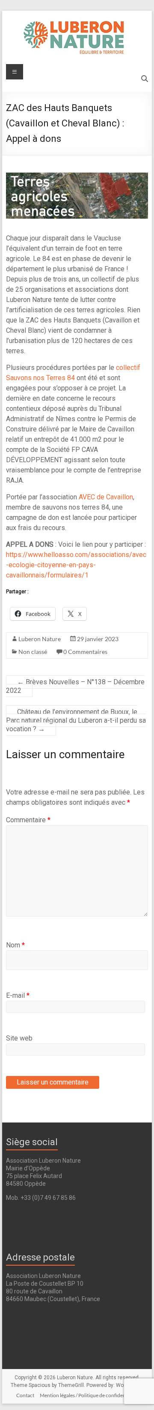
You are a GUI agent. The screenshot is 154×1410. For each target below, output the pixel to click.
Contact (25, 1395)
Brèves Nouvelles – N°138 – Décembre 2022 (75, 686)
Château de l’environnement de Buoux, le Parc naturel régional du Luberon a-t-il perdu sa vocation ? (76, 720)
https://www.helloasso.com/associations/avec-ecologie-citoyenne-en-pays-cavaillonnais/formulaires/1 (76, 565)
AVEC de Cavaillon (106, 497)
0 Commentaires (85, 651)
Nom (15, 945)
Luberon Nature (39, 638)
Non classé (32, 651)
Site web (19, 1038)
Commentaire (28, 820)
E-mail (18, 995)
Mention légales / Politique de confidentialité (89, 1395)
